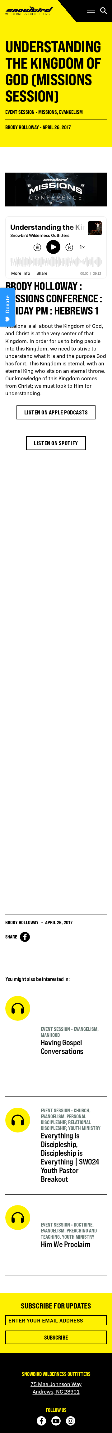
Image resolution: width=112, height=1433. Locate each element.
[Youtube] (56, 1421)
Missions (47, 112)
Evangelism (71, 112)
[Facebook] (41, 1421)
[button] (91, 11)
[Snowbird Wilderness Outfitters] (39, 11)
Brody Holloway (22, 127)
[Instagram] (70, 1421)
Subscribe (56, 1337)
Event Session (20, 112)
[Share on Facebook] (25, 937)
